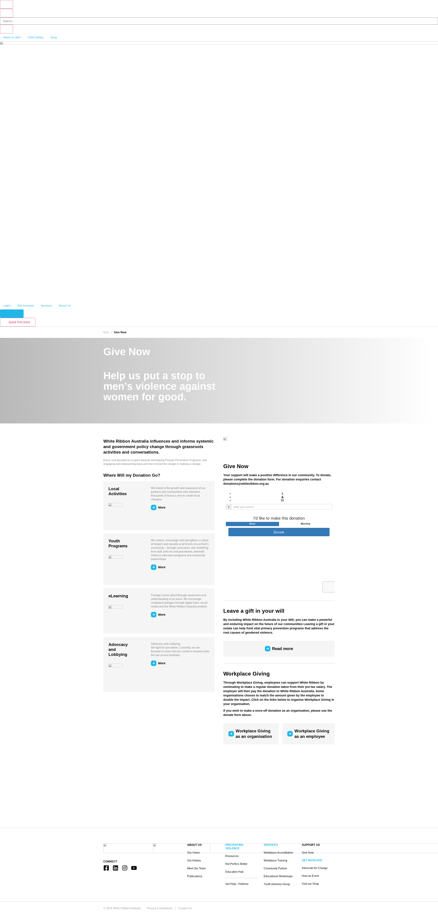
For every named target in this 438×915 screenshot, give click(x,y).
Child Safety (36, 37)
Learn (7, 305)
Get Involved (25, 305)
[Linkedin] (115, 868)
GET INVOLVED (312, 860)
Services (46, 305)
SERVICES (271, 844)
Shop (53, 37)
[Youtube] (134, 868)
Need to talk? (12, 37)
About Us (65, 305)
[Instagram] (125, 868)
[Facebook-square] (106, 868)
